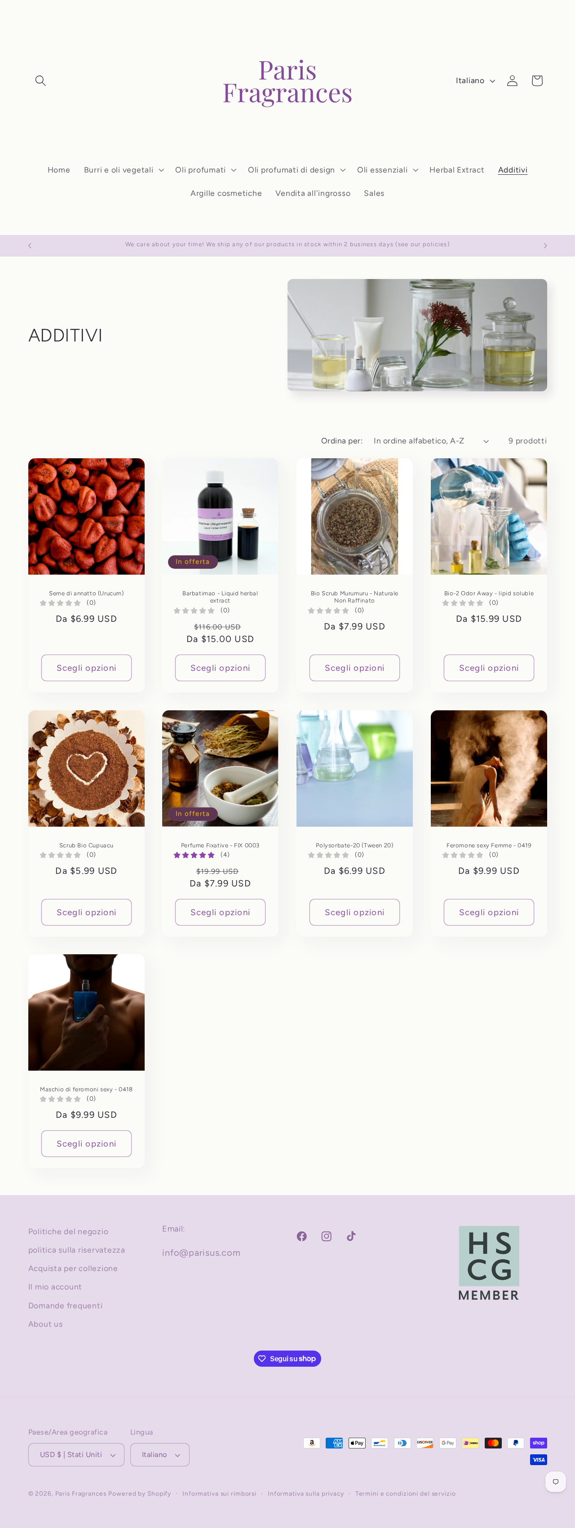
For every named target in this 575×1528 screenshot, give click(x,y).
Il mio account (55, 1287)
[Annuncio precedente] (30, 246)
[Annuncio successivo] (545, 246)
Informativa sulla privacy (306, 1493)
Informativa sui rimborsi (219, 1493)
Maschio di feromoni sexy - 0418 (86, 1090)
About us (45, 1324)
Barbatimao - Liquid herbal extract (220, 597)
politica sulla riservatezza (76, 1249)
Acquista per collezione (73, 1268)
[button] (40, 80)
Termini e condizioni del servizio (405, 1493)
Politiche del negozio (68, 1231)
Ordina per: (342, 440)
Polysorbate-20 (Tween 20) (354, 845)
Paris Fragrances (80, 1493)
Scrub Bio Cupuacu (86, 845)
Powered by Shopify (139, 1493)
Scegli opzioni (86, 668)
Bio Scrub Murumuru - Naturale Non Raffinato (354, 597)
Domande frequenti (65, 1305)
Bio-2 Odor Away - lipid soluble (489, 594)
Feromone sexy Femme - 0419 (489, 845)
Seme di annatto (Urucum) (86, 594)
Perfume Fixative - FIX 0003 (220, 845)
